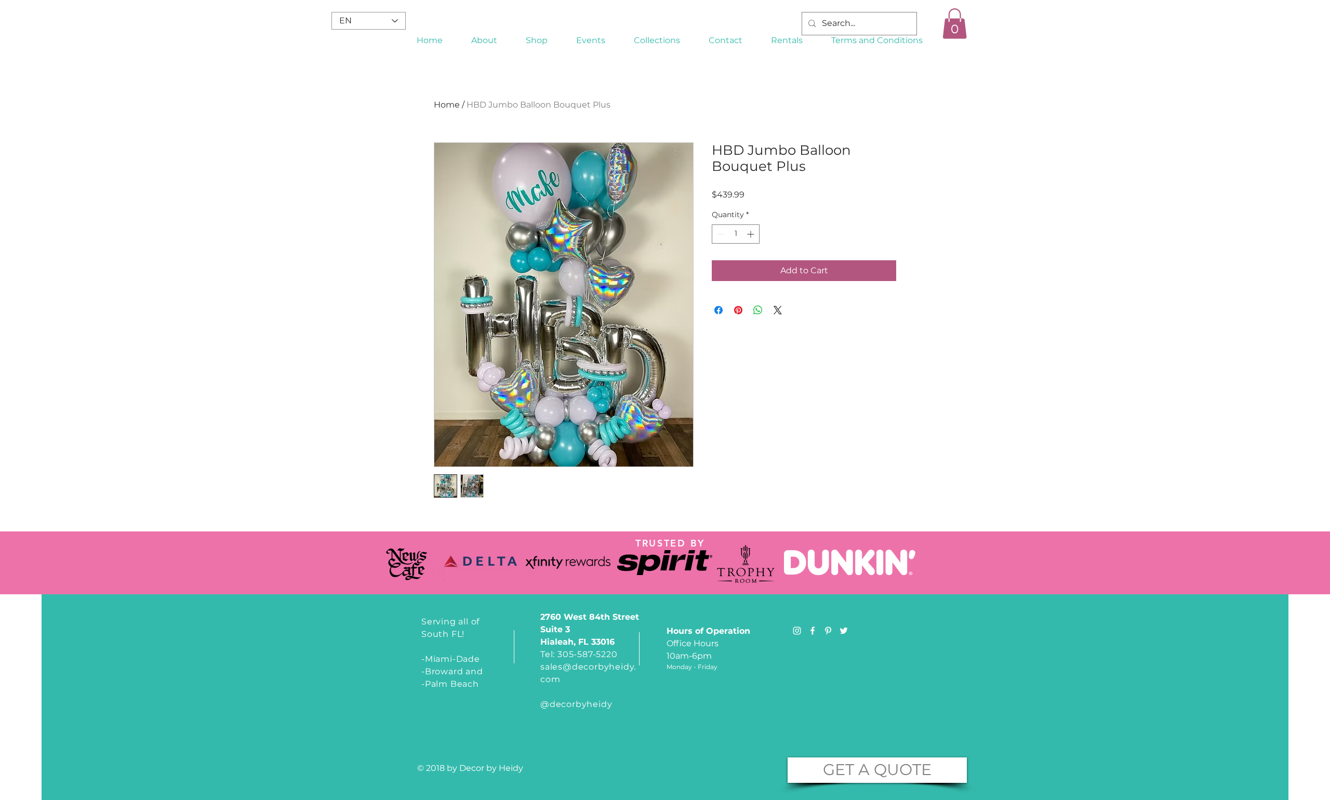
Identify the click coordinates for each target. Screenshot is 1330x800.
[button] (657, 40)
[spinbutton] (735, 234)
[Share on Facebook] (718, 310)
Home (447, 105)
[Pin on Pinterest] (738, 310)
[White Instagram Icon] (797, 630)
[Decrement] (719, 234)
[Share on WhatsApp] (758, 310)
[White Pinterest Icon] (828, 630)
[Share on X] (778, 310)
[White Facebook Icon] (812, 630)
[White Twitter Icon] (844, 630)
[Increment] (751, 234)
